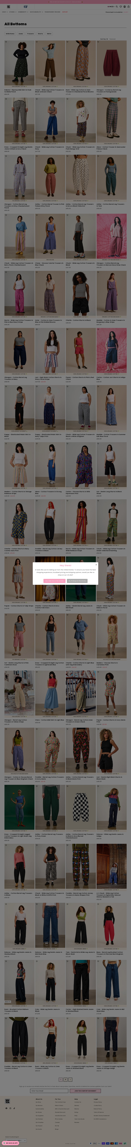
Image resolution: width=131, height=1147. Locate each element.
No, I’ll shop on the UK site (77, 581)
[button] (10, 1143)
